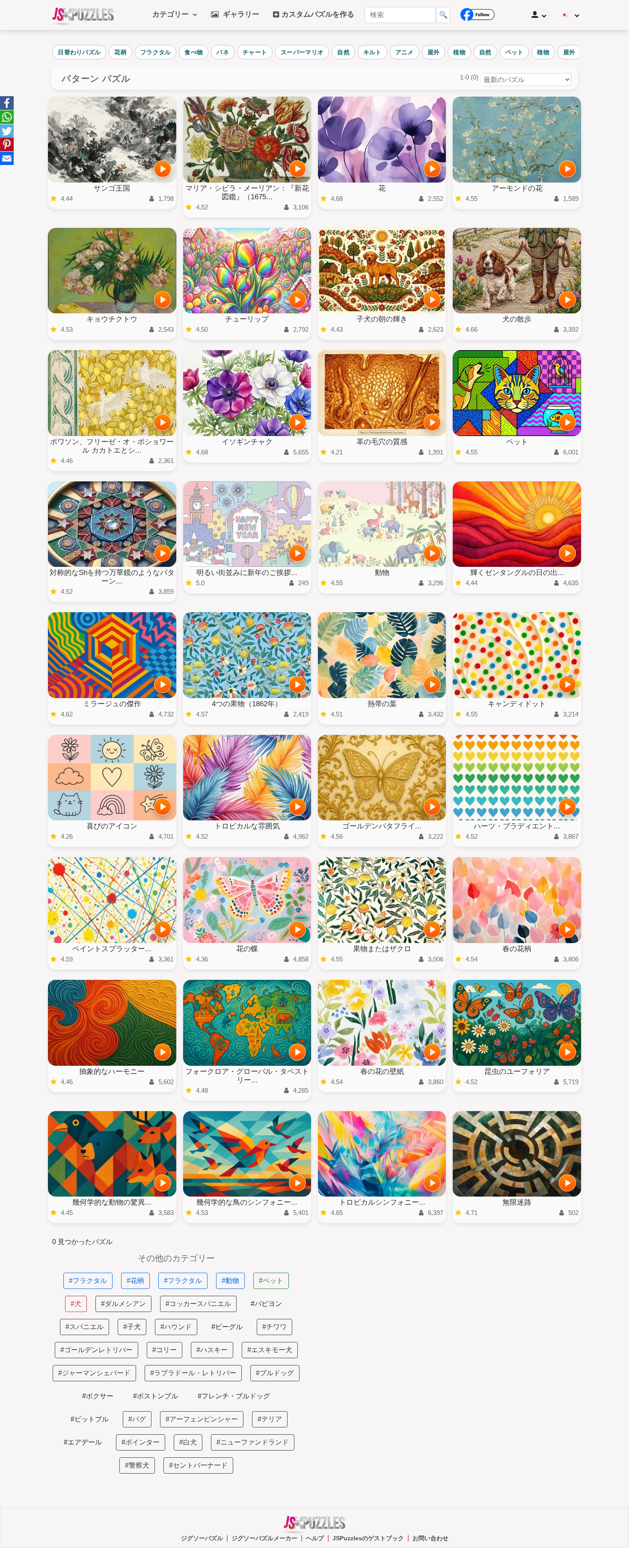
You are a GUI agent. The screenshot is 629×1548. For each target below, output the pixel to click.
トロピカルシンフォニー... (382, 1202)
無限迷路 (516, 1202)
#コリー (164, 1349)
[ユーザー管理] (539, 15)
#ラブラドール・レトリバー (193, 1373)
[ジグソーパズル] (83, 15)
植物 (459, 52)
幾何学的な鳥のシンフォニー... (246, 1202)
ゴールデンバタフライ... (381, 826)
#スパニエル (84, 1326)
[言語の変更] (570, 15)
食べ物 (193, 52)
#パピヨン (266, 1303)
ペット (514, 52)
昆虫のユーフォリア (517, 1071)
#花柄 (135, 1280)
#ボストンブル (155, 1396)
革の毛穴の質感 (381, 442)
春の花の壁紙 (382, 1071)
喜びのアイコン (111, 826)
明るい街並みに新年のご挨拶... (246, 573)
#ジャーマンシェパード (94, 1373)
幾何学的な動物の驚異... (111, 1202)
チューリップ (247, 319)
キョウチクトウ (111, 319)
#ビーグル (227, 1326)
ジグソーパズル (202, 1538)
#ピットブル (90, 1419)
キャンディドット (517, 704)
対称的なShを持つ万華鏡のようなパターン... (112, 577)
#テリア (270, 1419)
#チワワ (274, 1326)
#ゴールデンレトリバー (96, 1349)
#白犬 (188, 1442)
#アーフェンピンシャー (202, 1419)
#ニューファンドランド (253, 1442)
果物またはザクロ (382, 949)
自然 (343, 52)
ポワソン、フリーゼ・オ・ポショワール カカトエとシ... (112, 446)
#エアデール (83, 1442)
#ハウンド (176, 1326)
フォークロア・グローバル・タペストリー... (247, 1075)
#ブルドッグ (275, 1373)
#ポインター (141, 1442)
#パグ (137, 1419)
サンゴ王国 (112, 188)
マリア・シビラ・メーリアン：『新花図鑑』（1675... (247, 192)
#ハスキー (212, 1349)
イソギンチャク (247, 442)
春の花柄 (516, 949)
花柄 (120, 52)
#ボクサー (97, 1396)
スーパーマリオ (302, 52)
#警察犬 (137, 1465)
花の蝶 (247, 949)
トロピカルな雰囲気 (247, 826)
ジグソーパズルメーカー (264, 1538)
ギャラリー (239, 14)
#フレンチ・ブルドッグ (234, 1396)
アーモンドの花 (517, 188)
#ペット (271, 1280)
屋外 (433, 52)
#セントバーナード (198, 1465)
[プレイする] (162, 168)
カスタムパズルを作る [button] (316, 14)
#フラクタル (88, 1280)
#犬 (76, 1303)
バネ (223, 52)
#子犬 (132, 1326)
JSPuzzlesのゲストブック (368, 1538)
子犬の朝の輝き (381, 319)
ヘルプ (315, 1538)
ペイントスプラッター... (111, 949)
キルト (372, 52)
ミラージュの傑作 (112, 704)
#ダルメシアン (123, 1303)
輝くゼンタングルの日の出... (517, 573)
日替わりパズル (79, 52)
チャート (255, 52)
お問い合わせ (430, 1538)
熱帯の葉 (382, 704)
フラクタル (155, 52)
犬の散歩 (516, 319)
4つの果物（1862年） (247, 704)
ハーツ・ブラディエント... (517, 826)
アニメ (404, 52)
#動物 (230, 1280)
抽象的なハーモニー (112, 1071)
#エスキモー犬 (269, 1349)
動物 (382, 573)
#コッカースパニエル (198, 1303)
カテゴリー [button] (172, 14)
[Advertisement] (453, 1314)
